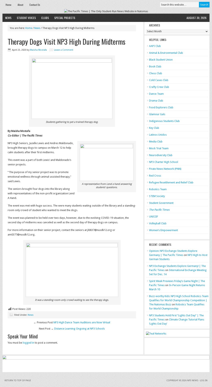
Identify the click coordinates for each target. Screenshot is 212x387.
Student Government (161, 202)
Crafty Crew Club (159, 86)
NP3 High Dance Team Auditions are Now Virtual (81, 322)
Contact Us (34, 4)
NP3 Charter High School (163, 162)
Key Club (154, 127)
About (20, 4)
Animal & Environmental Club (166, 52)
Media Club (156, 141)
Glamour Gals (157, 114)
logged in (28, 342)
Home (8, 4)
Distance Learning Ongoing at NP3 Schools (79, 328)
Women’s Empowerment (163, 230)
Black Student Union (161, 59)
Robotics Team (158, 189)
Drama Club (156, 100)
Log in (203, 380)
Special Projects (64, 18)
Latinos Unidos (158, 134)
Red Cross (155, 175)
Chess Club (155, 73)
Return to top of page (18, 380)
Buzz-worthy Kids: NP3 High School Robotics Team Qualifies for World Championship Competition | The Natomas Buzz (178, 300)
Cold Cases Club (158, 80)
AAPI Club (155, 46)
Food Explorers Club (161, 107)
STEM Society (157, 196)
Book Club (155, 66)
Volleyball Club (157, 223)
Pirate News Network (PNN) (165, 168)
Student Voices (26, 18)
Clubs (45, 18)
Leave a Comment (63, 50)
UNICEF (153, 216)
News (8, 18)
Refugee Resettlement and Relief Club (171, 182)
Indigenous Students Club (164, 121)
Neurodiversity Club (160, 155)
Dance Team (156, 93)
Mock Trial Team (159, 148)
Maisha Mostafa (38, 50)
